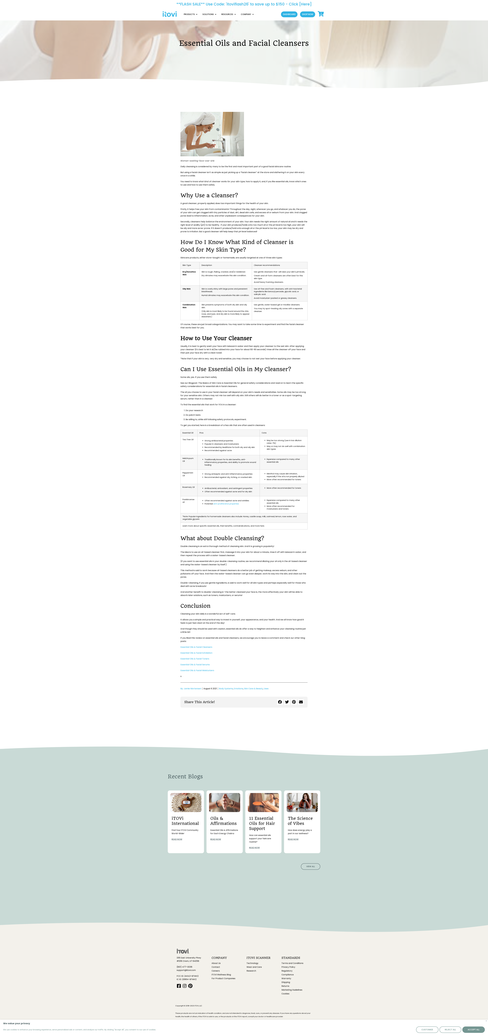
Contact (216, 967)
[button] (289, 14)
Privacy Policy (288, 967)
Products (189, 14)
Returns (285, 986)
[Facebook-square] (179, 986)
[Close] (486, 1020)
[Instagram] (184, 986)
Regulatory (286, 971)
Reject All (450, 1029)
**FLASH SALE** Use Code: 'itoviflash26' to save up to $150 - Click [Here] (244, 4)
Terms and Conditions (292, 963)
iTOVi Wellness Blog (221, 974)
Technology (252, 963)
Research (251, 971)
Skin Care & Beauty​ (253, 688)
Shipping (285, 982)
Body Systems (226, 688)
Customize (427, 1029)
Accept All (473, 1029)
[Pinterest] (190, 986)
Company (246, 14)
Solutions (208, 14)
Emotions (238, 688)
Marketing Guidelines (291, 990)
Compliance (287, 974)
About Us (216, 963)
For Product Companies (223, 978)
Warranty (286, 978)
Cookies (285, 993)
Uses (266, 688)
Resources (227, 14)
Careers (216, 971)
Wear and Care (254, 967)
